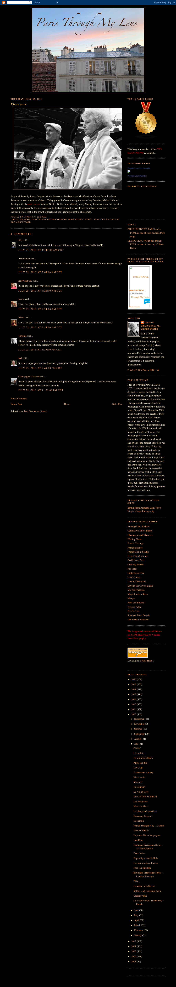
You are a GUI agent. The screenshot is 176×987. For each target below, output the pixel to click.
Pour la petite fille (142, 867)
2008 (134, 961)
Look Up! (138, 767)
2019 (134, 684)
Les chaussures (141, 801)
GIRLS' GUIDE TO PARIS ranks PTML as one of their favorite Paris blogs (146, 233)
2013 (134, 714)
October (138, 728)
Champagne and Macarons (140, 534)
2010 (134, 951)
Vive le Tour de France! (145, 796)
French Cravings (136, 543)
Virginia (22, 335)
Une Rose (138, 840)
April (137, 920)
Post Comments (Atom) (35, 411)
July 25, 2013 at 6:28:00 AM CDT (40, 290)
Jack (20, 358)
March (137, 925)
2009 (134, 956)
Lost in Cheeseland (137, 581)
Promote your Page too (137, 176)
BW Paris (25, 219)
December (139, 718)
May (136, 915)
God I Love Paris (136, 560)
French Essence (135, 547)
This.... (137, 881)
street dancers (95, 219)
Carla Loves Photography (140, 530)
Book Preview (134, 307)
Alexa (21, 317)
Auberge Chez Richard (139, 526)
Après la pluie (140, 762)
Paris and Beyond (136, 602)
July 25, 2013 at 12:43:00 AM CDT (41, 250)
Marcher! (138, 782)
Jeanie (21, 299)
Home (67, 404)
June (136, 910)
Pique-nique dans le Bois (146, 858)
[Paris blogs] (146, 138)
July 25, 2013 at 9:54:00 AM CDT (40, 327)
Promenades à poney (143, 772)
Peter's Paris (133, 611)
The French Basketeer (138, 619)
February (139, 930)
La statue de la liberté (144, 886)
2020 (134, 679)
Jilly (20, 240)
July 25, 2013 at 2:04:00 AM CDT (40, 272)
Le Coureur (139, 786)
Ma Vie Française (136, 589)
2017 (134, 694)
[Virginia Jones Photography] (129, 172)
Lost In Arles (134, 577)
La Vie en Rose (141, 791)
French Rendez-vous (137, 556)
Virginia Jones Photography (139, 168)
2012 (134, 941)
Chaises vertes (140, 895)
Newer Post (16, 404)
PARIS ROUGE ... (137, 290)
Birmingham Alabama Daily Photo (144, 507)
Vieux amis (19, 104)
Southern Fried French (139, 615)
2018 (134, 689)
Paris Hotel (147, 660)
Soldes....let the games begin (147, 890)
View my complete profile (143, 370)
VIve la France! (141, 830)
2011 (134, 946)
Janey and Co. (25, 280)
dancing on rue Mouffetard (49, 219)
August (138, 738)
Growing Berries (136, 564)
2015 (134, 704)
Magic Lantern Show (138, 594)
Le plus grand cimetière (145, 811)
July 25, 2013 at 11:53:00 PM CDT (40, 390)
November (139, 723)
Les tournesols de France (146, 863)
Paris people (76, 219)
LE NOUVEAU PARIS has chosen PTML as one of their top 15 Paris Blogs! (146, 244)
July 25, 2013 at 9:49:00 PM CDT (40, 368)
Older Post (117, 404)
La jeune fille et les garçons (147, 835)
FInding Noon (134, 539)
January (138, 935)
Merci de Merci (141, 806)
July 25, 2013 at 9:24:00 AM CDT (40, 309)
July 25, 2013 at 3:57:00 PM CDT (40, 349)
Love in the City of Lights (140, 585)
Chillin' (137, 748)
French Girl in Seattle (138, 551)
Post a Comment (19, 398)
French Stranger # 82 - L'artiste (149, 825)
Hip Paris (132, 568)
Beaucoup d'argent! (143, 816)
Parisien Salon (134, 606)
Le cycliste (139, 753)
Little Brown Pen (136, 573)
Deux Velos (139, 853)
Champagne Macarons (29, 376)
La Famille (139, 820)
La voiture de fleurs (143, 757)
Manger (131, 598)
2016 (134, 699)
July (136, 743)
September (139, 733)
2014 (134, 709)
